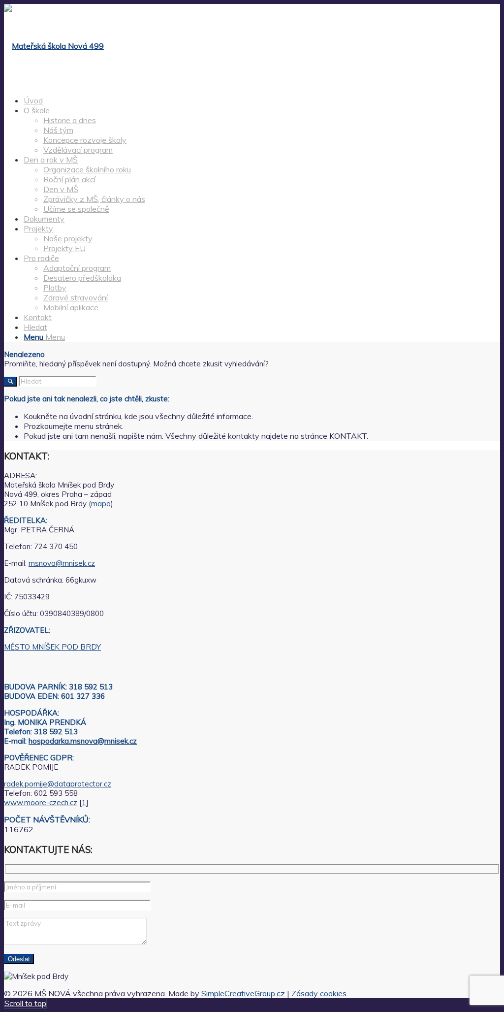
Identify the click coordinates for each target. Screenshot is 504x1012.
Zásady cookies (318, 993)
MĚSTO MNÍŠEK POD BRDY (52, 647)
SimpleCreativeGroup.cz (243, 993)
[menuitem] (262, 100)
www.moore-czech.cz (40, 802)
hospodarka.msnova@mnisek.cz (83, 741)
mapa (101, 503)
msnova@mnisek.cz (62, 563)
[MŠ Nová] (54, 46)
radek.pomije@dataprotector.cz (57, 783)
